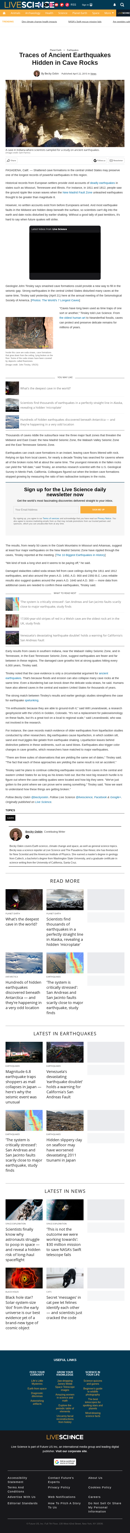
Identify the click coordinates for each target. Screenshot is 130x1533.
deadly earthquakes (102, 183)
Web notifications (62, 1497)
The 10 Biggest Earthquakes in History (80, 555)
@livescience (84, 797)
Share (13, 160)
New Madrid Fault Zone (77, 192)
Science (62, 13)
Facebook (100, 797)
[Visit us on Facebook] (40, 5)
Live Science (43, 802)
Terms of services (51, 518)
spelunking (31, 700)
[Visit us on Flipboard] (62, 5)
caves (10, 817)
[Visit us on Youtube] (56, 5)
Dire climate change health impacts (39, 21)
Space (95, 13)
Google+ (115, 797)
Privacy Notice (104, 518)
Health (49, 13)
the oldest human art (72, 317)
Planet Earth (79, 13)
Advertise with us (22, 1497)
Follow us (101, 160)
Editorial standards (23, 1503)
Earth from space (37, 1388)
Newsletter (118, 160)
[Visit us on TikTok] (67, 5)
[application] (65, 253)
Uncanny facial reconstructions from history (65, 1419)
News (93, 73)
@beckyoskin (39, 797)
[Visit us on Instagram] (51, 5)
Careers (94, 1497)
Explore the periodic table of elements (65, 1408)
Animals (15, 13)
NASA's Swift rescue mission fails (84, 21)
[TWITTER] (28, 837)
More (107, 13)
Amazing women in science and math (64, 1397)
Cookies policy (99, 1487)
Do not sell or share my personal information (104, 1507)
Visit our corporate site (71, 1451)
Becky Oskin (52, 73)
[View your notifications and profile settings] (114, 5)
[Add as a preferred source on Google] (65, 1462)
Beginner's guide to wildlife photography (92, 1391)
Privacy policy (59, 1487)
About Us (95, 1477)
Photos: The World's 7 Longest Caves (55, 300)
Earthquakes (73, 50)
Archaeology (32, 13)
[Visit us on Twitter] (46, 5)
